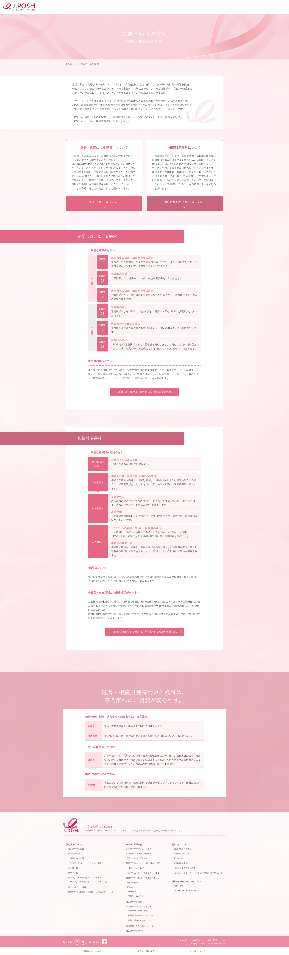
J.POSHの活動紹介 (133, 844)
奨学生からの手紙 (136, 896)
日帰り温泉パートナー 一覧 (141, 915)
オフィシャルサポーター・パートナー (84, 878)
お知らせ (198, 940)
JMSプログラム (133, 882)
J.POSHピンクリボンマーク (138, 868)
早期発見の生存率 (182, 853)
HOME (184, 940)
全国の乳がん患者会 (182, 849)
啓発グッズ (73, 873)
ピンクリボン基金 (76, 849)
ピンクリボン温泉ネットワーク (140, 906)
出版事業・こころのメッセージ (140, 926)
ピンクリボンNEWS (135, 931)
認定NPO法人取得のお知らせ (187, 890)
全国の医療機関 (181, 863)
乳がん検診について (182, 858)
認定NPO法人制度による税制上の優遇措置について (90, 892)
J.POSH (208, 943)
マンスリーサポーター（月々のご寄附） (85, 863)
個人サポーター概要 (77, 887)
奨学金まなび (74, 853)
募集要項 (132, 891)
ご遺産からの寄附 (76, 858)
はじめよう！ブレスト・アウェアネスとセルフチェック (198, 873)
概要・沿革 (179, 886)
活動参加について (74, 844)
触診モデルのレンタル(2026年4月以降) (143, 863)
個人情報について (217, 940)
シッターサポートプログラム (139, 849)
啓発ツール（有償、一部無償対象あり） (143, 878)
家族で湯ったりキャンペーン (141, 920)
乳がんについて (179, 844)
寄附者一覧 (73, 868)
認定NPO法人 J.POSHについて (187, 881)
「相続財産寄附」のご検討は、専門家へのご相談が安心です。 (144, 631)
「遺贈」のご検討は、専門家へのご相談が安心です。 (144, 392)
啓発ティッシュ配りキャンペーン (140, 858)
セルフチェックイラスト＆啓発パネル (142, 873)
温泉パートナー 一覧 (138, 910)
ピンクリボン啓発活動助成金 (139, 853)
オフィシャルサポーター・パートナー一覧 (88, 882)
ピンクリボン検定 (134, 902)
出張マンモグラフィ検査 (184, 868)
